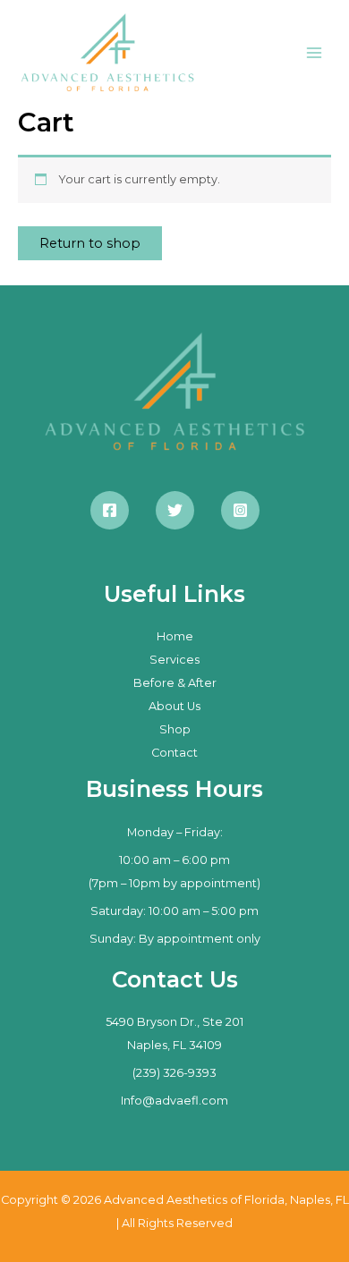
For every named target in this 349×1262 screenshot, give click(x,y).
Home (175, 636)
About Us (174, 706)
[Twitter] (175, 510)
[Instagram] (240, 510)
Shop (175, 729)
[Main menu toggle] (314, 53)
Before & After (175, 683)
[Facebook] (109, 510)
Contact (174, 752)
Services (174, 659)
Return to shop (89, 243)
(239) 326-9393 (174, 1073)
